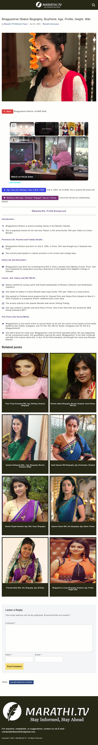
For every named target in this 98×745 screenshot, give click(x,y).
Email (38, 655)
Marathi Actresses (51, 24)
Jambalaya (23, 139)
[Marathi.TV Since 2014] (49, 5)
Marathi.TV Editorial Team (15, 24)
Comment (10, 623)
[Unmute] (14, 134)
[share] (83, 139)
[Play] (11, 134)
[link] (13, 140)
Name (8, 655)
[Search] (93, 4)
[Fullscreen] (32, 134)
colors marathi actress (21, 682)
